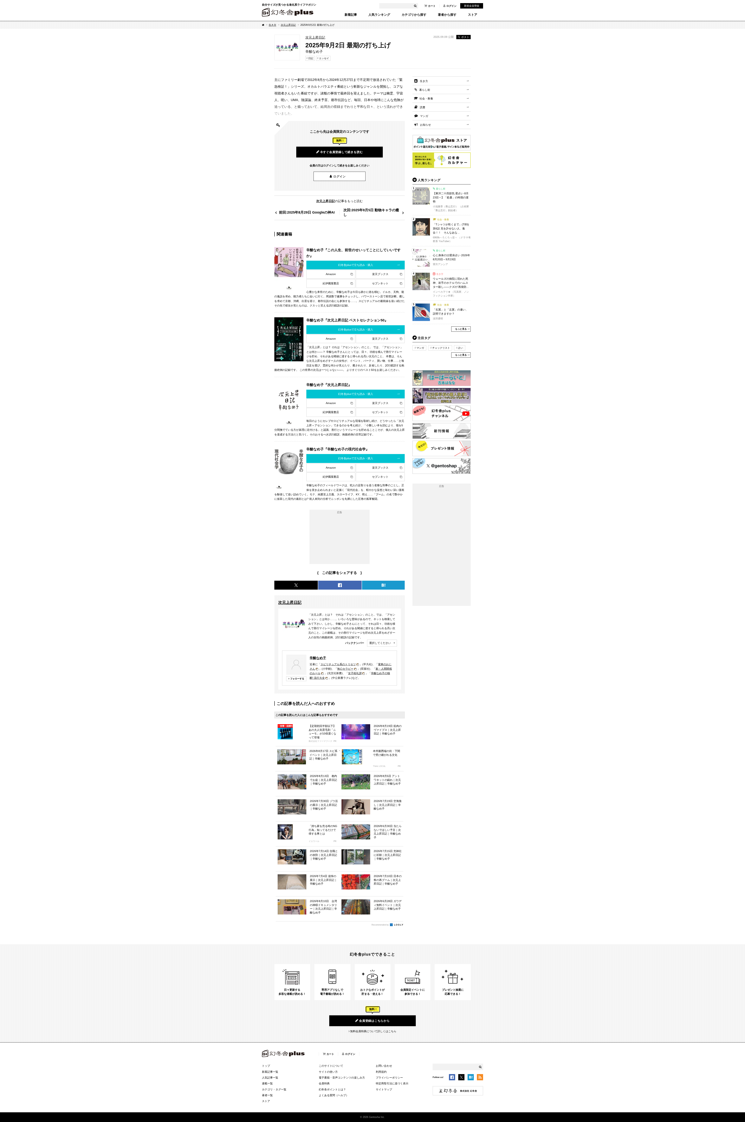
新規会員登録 (471, 5)
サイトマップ (384, 1089)
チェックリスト (441, 347)
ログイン (451, 5)
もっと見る (461, 329)
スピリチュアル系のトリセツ (338, 664)
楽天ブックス (380, 274)
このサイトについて (331, 1065)
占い (460, 347)
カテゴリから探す (414, 14)
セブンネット (380, 283)
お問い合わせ (384, 1065)
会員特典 (324, 1083)
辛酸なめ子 (318, 658)
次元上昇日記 (288, 24)
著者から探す (447, 14)
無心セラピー (345, 668)
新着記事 (351, 14)
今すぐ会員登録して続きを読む (341, 152)
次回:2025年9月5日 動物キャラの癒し (371, 212)
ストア (472, 14)
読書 (422, 107)
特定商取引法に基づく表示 (392, 1083)
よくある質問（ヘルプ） (334, 1095)
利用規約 (381, 1071)
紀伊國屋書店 (331, 283)
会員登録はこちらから (374, 1020)
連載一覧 (267, 1083)
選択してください (380, 642)
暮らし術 (424, 89)
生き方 (272, 24)
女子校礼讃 (355, 673)
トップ (266, 1065)
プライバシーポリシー (389, 1077)
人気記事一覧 (270, 1077)
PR (335, 741)
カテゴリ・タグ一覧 (274, 1089)
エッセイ (324, 58)
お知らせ (425, 124)
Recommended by (380, 925)
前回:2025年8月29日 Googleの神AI (307, 212)
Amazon (331, 274)
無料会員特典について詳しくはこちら (373, 1031)
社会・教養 (426, 98)
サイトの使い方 (328, 1071)
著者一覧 (267, 1095)
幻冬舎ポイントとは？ (332, 1089)
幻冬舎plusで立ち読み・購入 (355, 264)
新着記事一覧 (270, 1071)
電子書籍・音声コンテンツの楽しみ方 (342, 1077)
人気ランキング (379, 14)
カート (432, 5)
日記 (310, 58)
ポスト (465, 37)
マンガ (424, 116)
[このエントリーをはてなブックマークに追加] (471, 1078)
